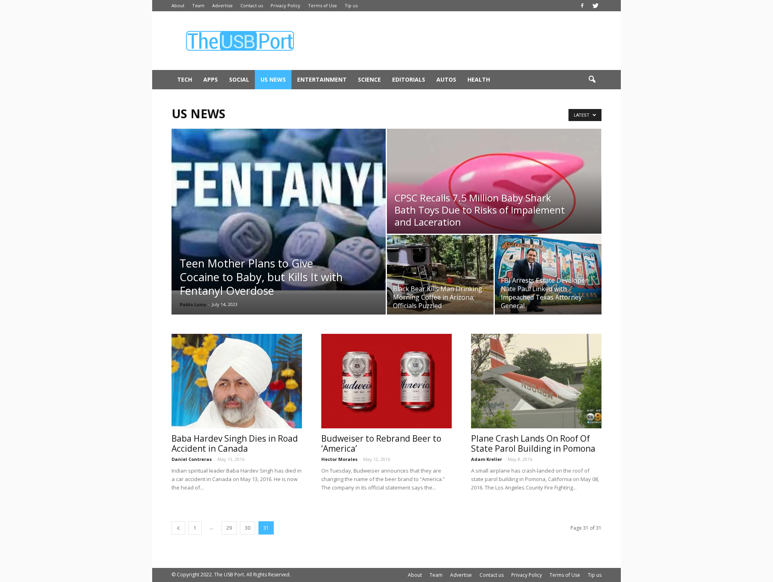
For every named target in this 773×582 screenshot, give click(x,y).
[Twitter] (595, 5)
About (178, 5)
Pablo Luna (193, 304)
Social (239, 79)
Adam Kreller (486, 459)
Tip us (351, 5)
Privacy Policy (285, 5)
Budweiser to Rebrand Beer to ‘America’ (381, 443)
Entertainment (322, 79)
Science (369, 79)
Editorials (408, 79)
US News (273, 79)
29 (229, 527)
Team (198, 5)
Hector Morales (339, 459)
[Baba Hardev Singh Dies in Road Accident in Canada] (237, 381)
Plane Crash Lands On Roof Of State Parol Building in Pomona (533, 443)
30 (247, 527)
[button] (591, 79)
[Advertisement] (454, 41)
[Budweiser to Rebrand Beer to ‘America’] (386, 381)
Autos (446, 79)
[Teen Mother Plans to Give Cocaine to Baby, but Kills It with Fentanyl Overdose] (279, 211)
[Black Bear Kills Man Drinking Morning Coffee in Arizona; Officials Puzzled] (440, 275)
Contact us (251, 5)
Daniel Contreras (192, 459)
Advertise (222, 5)
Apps (210, 79)
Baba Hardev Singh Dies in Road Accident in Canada (235, 443)
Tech (184, 79)
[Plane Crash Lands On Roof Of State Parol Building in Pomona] (536, 381)
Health (478, 79)
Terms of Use (322, 5)
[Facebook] (582, 5)
